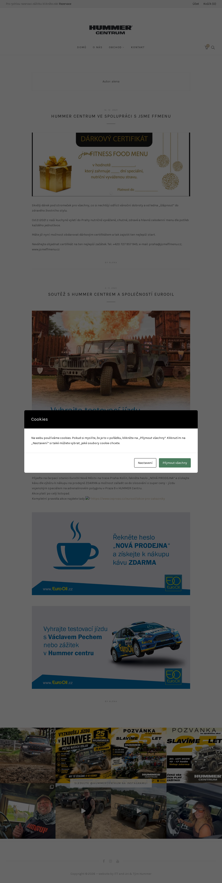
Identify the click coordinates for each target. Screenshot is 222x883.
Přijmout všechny (175, 463)
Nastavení (145, 463)
